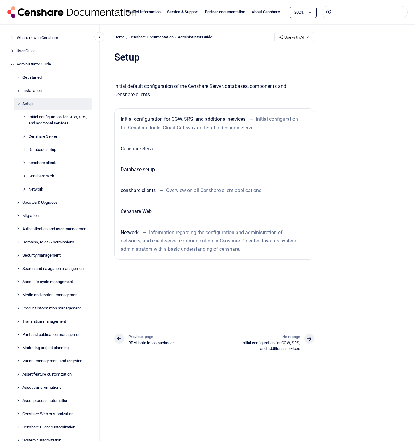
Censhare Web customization (47, 413)
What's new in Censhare (37, 38)
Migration (30, 215)
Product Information (143, 12)
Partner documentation (225, 12)
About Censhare (266, 12)
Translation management (44, 321)
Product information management (51, 308)
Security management (41, 255)
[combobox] (364, 12)
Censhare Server (43, 136)
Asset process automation (45, 400)
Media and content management (50, 295)
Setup (27, 104)
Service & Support (182, 12)
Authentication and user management (55, 228)
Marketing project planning (45, 347)
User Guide (26, 51)
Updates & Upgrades (40, 202)
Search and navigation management (53, 268)
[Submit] (329, 12)
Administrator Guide (34, 64)
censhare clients (43, 162)
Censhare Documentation (151, 37)
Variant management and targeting (52, 361)
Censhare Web (41, 176)
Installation (32, 91)
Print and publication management (52, 334)
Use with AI (294, 37)
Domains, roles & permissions (48, 242)
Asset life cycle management (47, 281)
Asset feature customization (47, 374)
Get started (32, 77)
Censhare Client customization (48, 427)
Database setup (42, 149)
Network (36, 189)
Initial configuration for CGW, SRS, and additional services (58, 120)
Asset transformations (41, 387)
